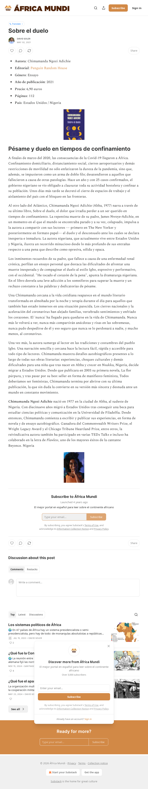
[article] (74, 633)
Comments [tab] (16, 569)
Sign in (137, 8)
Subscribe (118, 8)
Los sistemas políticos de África (34, 625)
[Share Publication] (103, 8)
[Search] (95, 8)
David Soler (23, 38)
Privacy (72, 763)
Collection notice (98, 763)
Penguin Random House (49, 68)
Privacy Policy (101, 708)
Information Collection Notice (73, 708)
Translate (16, 23)
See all (15, 709)
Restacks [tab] (32, 569)
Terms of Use (91, 705)
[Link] (3, 149)
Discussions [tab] (36, 614)
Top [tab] (12, 614)
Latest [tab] (22, 614)
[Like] (12, 50)
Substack (56, 781)
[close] (109, 646)
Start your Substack (64, 772)
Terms (82, 763)
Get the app (91, 772)
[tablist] (24, 569)
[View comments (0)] (20, 50)
